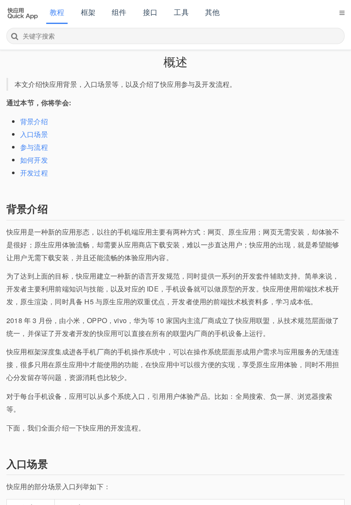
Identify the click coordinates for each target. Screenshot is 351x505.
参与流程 (34, 147)
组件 (119, 11)
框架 (88, 11)
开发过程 (34, 173)
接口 (150, 11)
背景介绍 (34, 121)
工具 (181, 11)
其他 (212, 11)
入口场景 (34, 134)
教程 (57, 11)
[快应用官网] (22, 12)
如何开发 (34, 160)
